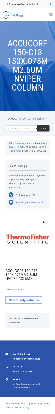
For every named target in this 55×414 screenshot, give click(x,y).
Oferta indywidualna (24, 300)
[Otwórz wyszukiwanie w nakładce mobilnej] (28, 128)
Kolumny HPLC (16, 147)
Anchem (10, 403)
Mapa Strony (22, 407)
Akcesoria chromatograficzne (31, 143)
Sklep (11, 143)
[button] (44, 222)
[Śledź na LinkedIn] (51, 4)
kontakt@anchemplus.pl (29, 202)
